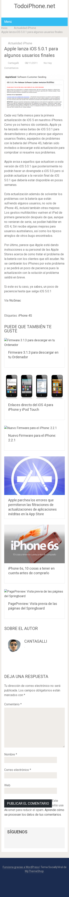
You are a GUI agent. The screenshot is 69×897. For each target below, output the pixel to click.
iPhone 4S (25, 315)
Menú (8, 22)
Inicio (4, 28)
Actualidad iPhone (25, 28)
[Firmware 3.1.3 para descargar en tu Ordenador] (34, 342)
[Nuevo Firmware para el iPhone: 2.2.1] (34, 428)
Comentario (13, 704)
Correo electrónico (17, 770)
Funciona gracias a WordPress (21, 867)
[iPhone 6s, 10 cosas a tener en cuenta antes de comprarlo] (34, 544)
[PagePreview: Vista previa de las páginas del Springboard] (34, 594)
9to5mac (15, 300)
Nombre (10, 754)
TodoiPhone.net (34, 6)
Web (7, 785)
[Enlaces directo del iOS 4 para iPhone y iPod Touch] (34, 386)
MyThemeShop (34, 871)
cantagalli (13, 63)
